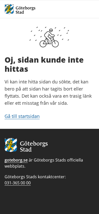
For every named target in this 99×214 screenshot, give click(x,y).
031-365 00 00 (18, 183)
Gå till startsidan (22, 116)
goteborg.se (16, 160)
